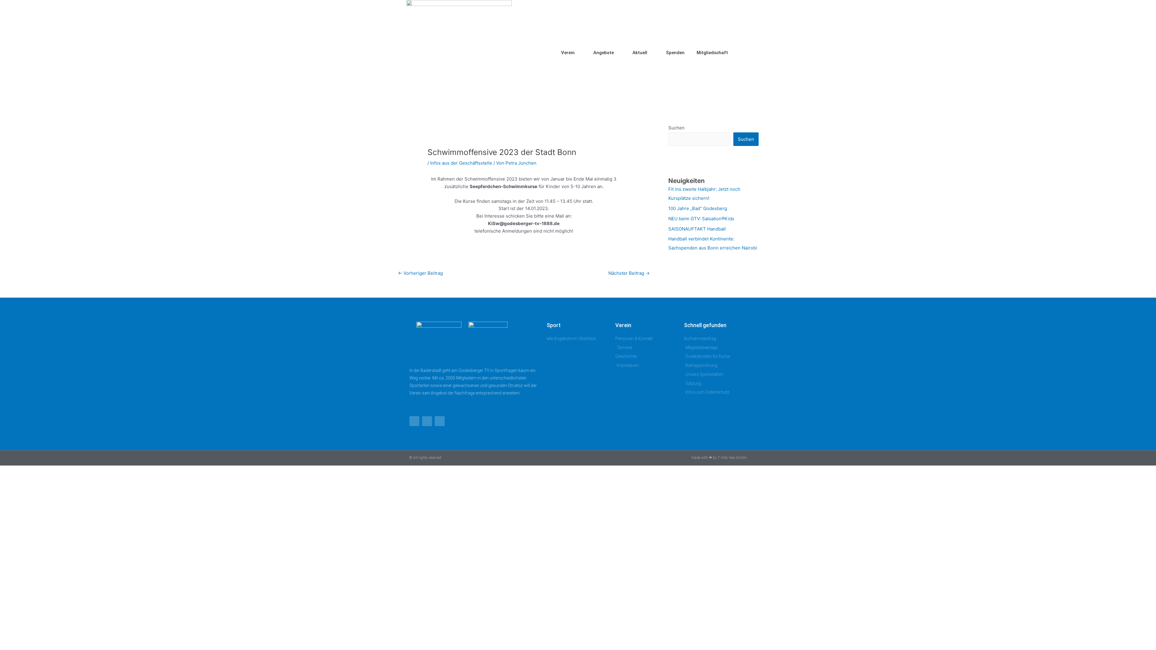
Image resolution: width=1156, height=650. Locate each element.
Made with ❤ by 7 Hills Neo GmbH (719, 458)
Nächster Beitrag (629, 273)
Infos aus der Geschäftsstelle (461, 163)
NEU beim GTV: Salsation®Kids (701, 218)
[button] (744, 53)
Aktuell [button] (639, 52)
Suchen (676, 128)
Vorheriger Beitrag (420, 273)
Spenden (675, 52)
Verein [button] (568, 52)
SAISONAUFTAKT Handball (697, 229)
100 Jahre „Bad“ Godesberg (697, 208)
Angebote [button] (603, 52)
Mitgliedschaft (712, 52)
